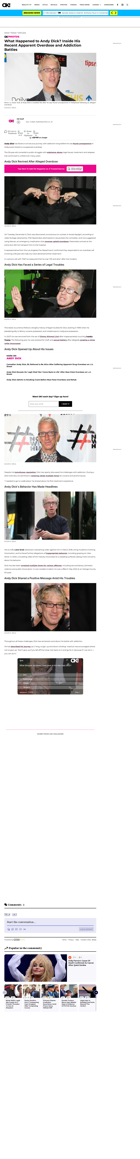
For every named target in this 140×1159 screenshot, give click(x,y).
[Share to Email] (35, 131)
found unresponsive (82, 144)
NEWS (36, 5)
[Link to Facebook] (117, 4)
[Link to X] (127, 4)
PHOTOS (63, 5)
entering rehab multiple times (45, 476)
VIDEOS (73, 5)
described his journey (21, 647)
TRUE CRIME (84, 5)
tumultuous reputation (25, 472)
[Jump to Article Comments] (5, 131)
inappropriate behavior (56, 553)
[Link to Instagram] (122, 4)
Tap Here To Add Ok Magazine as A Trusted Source (41, 169)
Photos (13, 33)
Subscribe (109, 5)
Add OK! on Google (39, 138)
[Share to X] (20, 131)
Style (45, 5)
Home (6, 33)
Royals (54, 5)
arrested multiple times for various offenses (41, 566)
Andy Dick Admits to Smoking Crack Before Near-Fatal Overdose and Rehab (41, 380)
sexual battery (60, 340)
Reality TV (26, 5)
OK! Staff (20, 119)
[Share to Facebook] (12, 131)
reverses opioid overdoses (57, 241)
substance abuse (54, 152)
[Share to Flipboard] (28, 131)
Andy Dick (22, 33)
